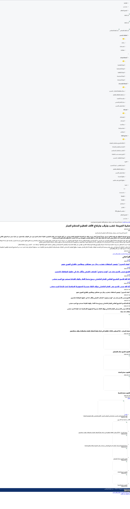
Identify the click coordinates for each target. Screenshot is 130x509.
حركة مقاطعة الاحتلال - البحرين (117, 91)
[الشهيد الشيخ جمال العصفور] (117, 349)
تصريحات (122, 46)
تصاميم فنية (121, 128)
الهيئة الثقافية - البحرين (119, 158)
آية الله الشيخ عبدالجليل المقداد (117, 143)
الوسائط (125, 109)
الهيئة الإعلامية (121, 65)
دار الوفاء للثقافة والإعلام (119, 94)
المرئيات (123, 120)
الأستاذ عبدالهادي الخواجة (118, 146)
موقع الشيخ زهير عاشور (119, 180)
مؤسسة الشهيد (121, 98)
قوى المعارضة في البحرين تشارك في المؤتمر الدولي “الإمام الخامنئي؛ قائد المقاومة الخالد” (105, 416)
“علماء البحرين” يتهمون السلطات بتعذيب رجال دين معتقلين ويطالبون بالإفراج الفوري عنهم (95, 264)
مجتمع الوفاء (124, 135)
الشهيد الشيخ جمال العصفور (121, 351)
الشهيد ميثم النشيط (124, 393)
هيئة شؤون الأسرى (120, 106)
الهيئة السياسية (121, 76)
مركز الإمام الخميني (120, 102)
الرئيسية (128, 222)
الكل (124, 39)
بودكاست (122, 124)
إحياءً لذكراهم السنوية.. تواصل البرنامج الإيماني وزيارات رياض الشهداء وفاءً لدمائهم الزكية (106, 445)
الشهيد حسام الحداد (124, 372)
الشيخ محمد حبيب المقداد (118, 154)
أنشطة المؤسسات (123, 83)
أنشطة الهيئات (123, 57)
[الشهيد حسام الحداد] (117, 369)
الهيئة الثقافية (121, 72)
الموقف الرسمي (123, 35)
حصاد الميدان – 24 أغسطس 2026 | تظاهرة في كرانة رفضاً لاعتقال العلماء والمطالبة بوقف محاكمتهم (100, 331)
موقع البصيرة (121, 176)
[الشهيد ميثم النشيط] (117, 390)
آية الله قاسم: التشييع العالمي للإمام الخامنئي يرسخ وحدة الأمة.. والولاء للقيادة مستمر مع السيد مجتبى (91, 279)
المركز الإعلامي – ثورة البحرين (117, 165)
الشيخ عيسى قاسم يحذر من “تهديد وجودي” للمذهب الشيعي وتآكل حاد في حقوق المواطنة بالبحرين (92, 272)
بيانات (123, 42)
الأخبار (125, 53)
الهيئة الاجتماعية (121, 68)
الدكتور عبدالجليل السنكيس (118, 150)
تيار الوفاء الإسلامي (108, 488)
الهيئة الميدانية (121, 80)
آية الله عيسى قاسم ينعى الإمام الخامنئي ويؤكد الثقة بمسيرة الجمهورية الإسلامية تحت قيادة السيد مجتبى (90, 286)
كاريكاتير (122, 132)
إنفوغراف (122, 117)
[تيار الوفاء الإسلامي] (120, 30)
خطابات (123, 50)
